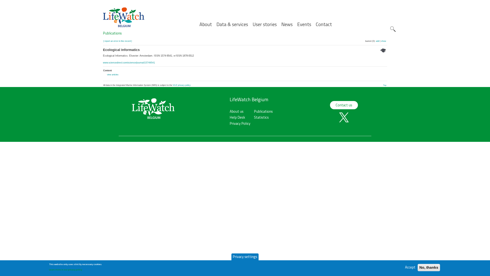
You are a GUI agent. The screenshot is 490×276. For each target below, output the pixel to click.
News (287, 24)
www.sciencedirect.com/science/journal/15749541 (129, 62)
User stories (265, 24)
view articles (112, 74)
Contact (324, 24)
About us (236, 111)
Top (384, 85)
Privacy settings (245, 256)
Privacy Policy (240, 123)
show (383, 41)
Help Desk (237, 117)
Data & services (232, 24)
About (205, 24)
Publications (112, 33)
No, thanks (428, 267)
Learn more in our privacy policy (65, 269)
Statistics (261, 117)
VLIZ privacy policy (182, 85)
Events (304, 24)
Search (393, 29)
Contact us (344, 105)
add (377, 41)
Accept (410, 267)
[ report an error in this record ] (117, 41)
